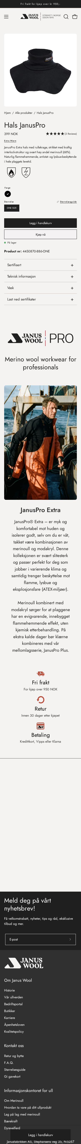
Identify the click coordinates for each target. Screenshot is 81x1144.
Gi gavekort (12, 1076)
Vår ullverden (13, 997)
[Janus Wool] (41, 16)
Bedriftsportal (13, 1004)
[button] (66, 17)
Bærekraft (10, 1121)
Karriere (9, 1017)
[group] (40, 4)
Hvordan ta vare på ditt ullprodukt (27, 1107)
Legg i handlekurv (40, 1135)
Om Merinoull (13, 1100)
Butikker (9, 1011)
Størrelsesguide (14, 1069)
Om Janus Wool (18, 980)
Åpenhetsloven (14, 1024)
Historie (9, 990)
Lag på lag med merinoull (22, 1114)
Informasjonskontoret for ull (28, 1091)
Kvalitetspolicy (14, 1031)
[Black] (8, 194)
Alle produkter (23, 113)
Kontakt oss (14, 1046)
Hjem (7, 113)
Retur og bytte (14, 1055)
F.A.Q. (9, 1062)
